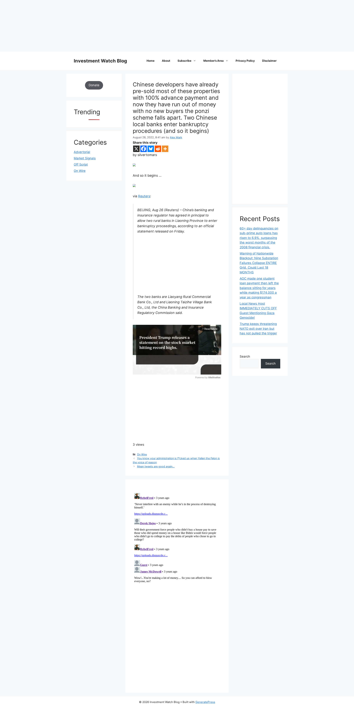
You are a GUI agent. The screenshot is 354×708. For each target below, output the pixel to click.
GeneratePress (205, 702)
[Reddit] (158, 149)
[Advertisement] (110, 26)
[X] (136, 149)
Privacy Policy (245, 60)
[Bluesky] (151, 149)
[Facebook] (143, 149)
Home (151, 60)
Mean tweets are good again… (156, 466)
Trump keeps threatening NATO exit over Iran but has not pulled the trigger (258, 328)
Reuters (144, 196)
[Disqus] (177, 538)
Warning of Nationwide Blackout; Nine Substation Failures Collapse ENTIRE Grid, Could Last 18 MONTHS (259, 263)
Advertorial (82, 152)
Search (245, 356)
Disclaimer (269, 60)
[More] (165, 149)
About (166, 60)
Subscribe (184, 60)
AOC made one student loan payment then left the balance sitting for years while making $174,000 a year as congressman (259, 288)
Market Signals (85, 158)
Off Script (81, 164)
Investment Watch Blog (100, 61)
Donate (94, 85)
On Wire (142, 454)
